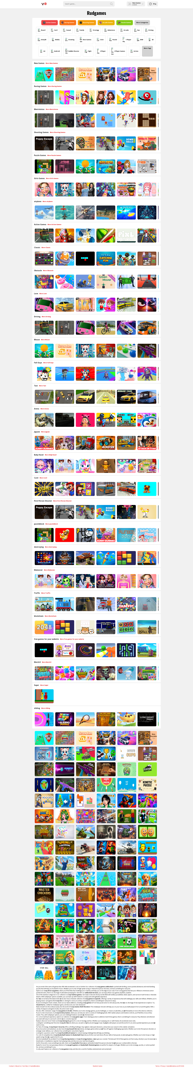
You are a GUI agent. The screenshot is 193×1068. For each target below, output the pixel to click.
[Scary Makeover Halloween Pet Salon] (64, 581)
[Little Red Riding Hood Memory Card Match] (85, 489)
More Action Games (54, 224)
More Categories (142, 22)
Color (102, 39)
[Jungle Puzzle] (44, 166)
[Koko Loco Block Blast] (126, 558)
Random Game (97, 1066)
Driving (150, 30)
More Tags (147, 48)
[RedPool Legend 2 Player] (44, 696)
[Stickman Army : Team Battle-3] (126, 258)
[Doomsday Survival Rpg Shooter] (64, 143)
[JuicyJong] (85, 816)
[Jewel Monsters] (146, 673)
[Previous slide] (34, 74)
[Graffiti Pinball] (146, 97)
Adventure (111, 30)
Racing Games (69, 22)
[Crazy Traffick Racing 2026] (85, 604)
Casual (68, 30)
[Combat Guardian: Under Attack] (44, 863)
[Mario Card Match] (64, 489)
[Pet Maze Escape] (85, 800)
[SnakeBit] (85, 258)
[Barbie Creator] (126, 581)
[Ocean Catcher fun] (105, 258)
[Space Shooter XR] (146, 212)
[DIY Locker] (64, 97)
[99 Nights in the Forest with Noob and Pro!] (44, 879)
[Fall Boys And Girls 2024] (146, 374)
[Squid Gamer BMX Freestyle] (105, 327)
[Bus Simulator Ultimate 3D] (146, 397)
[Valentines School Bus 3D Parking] (44, 304)
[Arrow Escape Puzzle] (126, 650)
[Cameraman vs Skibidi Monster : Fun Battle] (105, 351)
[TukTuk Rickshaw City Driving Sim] (44, 235)
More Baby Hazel (51, 455)
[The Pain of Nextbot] (64, 420)
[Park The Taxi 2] (44, 397)
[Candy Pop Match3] (64, 673)
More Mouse (45, 339)
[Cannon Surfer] (85, 281)
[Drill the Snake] (105, 863)
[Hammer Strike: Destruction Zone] (64, 558)
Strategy (96, 30)
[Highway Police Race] (44, 97)
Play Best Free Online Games (44, 4)
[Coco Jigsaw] (64, 443)
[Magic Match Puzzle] (85, 673)
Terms (157, 1066)
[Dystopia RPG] (146, 627)
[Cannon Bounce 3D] (126, 143)
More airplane (48, 201)
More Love (43, 293)
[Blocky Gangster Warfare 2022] (105, 143)
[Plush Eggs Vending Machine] (85, 374)
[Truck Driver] (105, 604)
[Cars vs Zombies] (85, 558)
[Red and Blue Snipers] (146, 351)
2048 (141, 39)
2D (153, 39)
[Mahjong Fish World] (105, 166)
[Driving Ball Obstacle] (44, 719)
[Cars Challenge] (126, 74)
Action (136, 51)
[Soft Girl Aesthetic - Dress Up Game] (85, 304)
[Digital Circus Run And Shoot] (126, 120)
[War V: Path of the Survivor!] (64, 785)
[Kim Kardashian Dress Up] (105, 581)
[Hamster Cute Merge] (85, 627)
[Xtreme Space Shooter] (126, 512)
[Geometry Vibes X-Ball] (64, 769)
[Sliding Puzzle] (64, 719)
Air (44, 51)
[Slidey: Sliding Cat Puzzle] (146, 258)
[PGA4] (64, 120)
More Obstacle (48, 270)
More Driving (46, 316)
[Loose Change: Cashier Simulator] (105, 769)
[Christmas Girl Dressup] (85, 97)
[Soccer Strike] (126, 863)
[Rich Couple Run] (126, 281)
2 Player (103, 51)
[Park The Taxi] (64, 397)
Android (57, 51)
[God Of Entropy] (64, 816)
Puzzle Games (126, 22)
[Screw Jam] (85, 74)
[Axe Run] (105, 879)
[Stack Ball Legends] (146, 650)
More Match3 (46, 662)
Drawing (71, 39)
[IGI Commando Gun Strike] (44, 420)
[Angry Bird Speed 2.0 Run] (146, 304)
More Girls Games (52, 178)
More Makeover (49, 570)
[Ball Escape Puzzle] (85, 650)
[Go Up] (126, 785)
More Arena (45, 409)
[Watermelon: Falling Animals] (126, 769)
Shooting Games (88, 22)
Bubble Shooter (73, 51)
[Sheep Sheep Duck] (44, 281)
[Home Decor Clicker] (146, 74)
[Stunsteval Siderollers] (147, 769)
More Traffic (45, 593)
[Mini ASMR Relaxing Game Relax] (85, 894)
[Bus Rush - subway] (146, 235)
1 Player (128, 39)
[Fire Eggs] (126, 719)
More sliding (45, 708)
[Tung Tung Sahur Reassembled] (105, 719)
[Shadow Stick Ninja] (126, 800)
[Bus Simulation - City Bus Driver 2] (126, 304)
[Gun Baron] (85, 785)
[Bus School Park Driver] (105, 489)
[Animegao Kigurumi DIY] (44, 466)
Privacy (163, 1066)
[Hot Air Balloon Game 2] (44, 212)
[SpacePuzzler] (44, 558)
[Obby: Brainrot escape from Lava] (105, 894)
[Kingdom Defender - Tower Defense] (44, 832)
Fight (89, 51)
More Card (43, 478)
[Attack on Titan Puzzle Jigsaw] (146, 443)
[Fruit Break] (105, 235)
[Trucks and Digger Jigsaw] (85, 443)
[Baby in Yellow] (105, 466)
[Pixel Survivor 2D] (105, 120)
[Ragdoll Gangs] (105, 420)
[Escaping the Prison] (146, 166)
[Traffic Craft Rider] (105, 74)
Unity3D (43, 39)
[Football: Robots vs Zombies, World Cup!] (105, 753)
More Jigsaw (45, 432)
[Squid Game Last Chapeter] (85, 420)
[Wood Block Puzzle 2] (146, 120)
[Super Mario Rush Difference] (64, 535)
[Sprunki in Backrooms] (64, 847)
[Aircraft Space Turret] (85, 212)
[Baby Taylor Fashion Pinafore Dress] (64, 466)
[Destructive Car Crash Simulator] (85, 863)
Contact (11, 1066)
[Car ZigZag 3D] (126, 327)
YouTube (25, 1066)
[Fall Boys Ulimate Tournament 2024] (64, 374)
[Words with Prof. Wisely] (44, 800)
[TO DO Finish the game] (64, 166)
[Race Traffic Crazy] (146, 604)
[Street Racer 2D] (105, 816)
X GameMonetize (34, 1066)
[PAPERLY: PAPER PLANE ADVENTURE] (126, 212)
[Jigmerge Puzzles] (147, 879)
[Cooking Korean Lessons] (126, 189)
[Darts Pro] (44, 785)
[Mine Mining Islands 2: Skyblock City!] (105, 847)
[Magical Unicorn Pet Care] (85, 466)
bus (138, 30)
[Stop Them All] (126, 97)
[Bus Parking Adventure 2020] (146, 327)
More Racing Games (55, 86)
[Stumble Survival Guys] (44, 374)
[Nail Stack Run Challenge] (105, 189)
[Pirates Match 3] (105, 673)
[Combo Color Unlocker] (126, 351)
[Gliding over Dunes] (85, 719)
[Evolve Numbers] (44, 627)
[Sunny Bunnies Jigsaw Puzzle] (44, 443)
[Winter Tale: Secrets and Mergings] (64, 800)
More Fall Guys (48, 363)
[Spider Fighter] (146, 558)
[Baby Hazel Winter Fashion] (146, 466)
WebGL (57, 39)
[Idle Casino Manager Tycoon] (85, 166)
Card (55, 30)
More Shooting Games (57, 132)
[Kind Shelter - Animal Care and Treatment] (64, 189)
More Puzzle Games (54, 155)
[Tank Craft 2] (126, 832)
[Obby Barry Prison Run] (105, 627)
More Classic (46, 247)
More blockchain (50, 616)
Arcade (126, 30)
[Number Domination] (126, 627)
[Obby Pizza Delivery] (126, 816)
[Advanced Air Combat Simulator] (105, 212)
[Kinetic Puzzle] (147, 785)
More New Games (52, 63)
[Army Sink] (126, 374)
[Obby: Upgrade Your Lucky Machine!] (147, 816)
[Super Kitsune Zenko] (146, 143)
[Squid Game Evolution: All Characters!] (105, 800)
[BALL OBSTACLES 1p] (146, 281)
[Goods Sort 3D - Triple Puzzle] (64, 74)
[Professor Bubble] (146, 512)
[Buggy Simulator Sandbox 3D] (85, 847)
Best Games (87, 39)
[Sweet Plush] (146, 535)
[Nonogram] (44, 753)
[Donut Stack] (64, 281)
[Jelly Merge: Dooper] (147, 800)
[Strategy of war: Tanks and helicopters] (126, 847)
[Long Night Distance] (146, 719)
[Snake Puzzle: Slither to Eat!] (64, 894)
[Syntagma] (126, 879)
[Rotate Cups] (126, 753)
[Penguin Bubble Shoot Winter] (146, 420)
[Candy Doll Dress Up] (146, 189)
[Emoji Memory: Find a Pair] (147, 832)
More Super (44, 685)
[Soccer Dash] (44, 74)
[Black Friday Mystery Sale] (85, 189)
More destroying (51, 547)
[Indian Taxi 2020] (126, 397)
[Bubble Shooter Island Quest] (85, 879)
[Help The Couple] (105, 304)
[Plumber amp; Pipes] (126, 535)
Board (43, 30)
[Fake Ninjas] (126, 894)
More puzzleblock (51, 524)
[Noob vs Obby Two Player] (126, 420)
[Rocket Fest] (105, 558)
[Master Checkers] (44, 894)
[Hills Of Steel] (85, 832)
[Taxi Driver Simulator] (85, 397)
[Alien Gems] (126, 673)
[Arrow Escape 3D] (64, 832)
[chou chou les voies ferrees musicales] (44, 604)
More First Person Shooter (62, 501)
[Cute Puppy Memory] (146, 489)
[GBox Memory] (44, 258)
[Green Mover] (105, 281)
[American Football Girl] (126, 166)
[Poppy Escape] (44, 143)
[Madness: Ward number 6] (105, 832)
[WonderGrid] (126, 443)
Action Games (51, 22)
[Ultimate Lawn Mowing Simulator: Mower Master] (64, 879)
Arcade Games (108, 22)
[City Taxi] (105, 397)
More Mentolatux (52, 109)
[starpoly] (44, 489)
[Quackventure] (147, 847)
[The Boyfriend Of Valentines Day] (85, 581)
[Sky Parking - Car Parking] (64, 304)
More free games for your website (72, 639)
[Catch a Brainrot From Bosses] (44, 847)
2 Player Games (119, 51)
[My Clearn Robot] (147, 863)
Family (82, 30)
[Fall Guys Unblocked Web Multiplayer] (105, 374)
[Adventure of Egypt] (85, 143)
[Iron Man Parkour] (64, 235)
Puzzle (114, 39)
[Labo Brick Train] (64, 604)
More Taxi (42, 386)
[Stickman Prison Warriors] (85, 535)
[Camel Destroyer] (85, 753)
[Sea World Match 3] (44, 673)
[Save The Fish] (64, 258)
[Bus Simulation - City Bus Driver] (126, 489)
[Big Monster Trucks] (105, 443)
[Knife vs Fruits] (105, 785)
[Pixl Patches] (126, 235)
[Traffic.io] (126, 604)
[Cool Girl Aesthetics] (44, 189)
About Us (18, 1066)
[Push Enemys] (105, 650)
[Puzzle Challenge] (85, 235)
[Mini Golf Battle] (64, 863)
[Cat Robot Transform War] (85, 120)
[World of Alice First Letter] (64, 650)
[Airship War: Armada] (64, 212)
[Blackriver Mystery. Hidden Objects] (44, 769)
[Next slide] (159, 74)
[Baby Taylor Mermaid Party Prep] (126, 466)
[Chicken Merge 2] (44, 816)
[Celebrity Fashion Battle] (105, 97)
